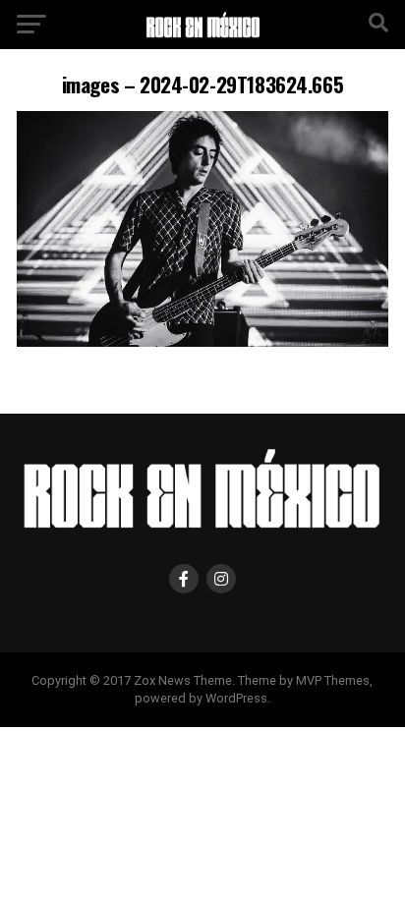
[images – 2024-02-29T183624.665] (202, 341)
